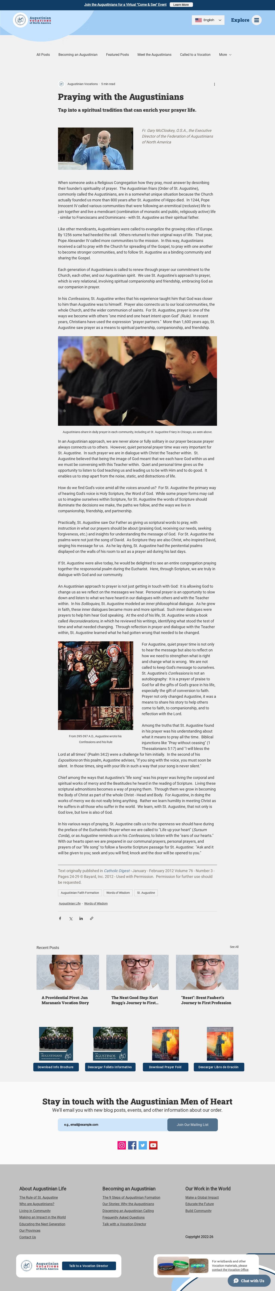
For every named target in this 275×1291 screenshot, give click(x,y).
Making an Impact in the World (42, 1217)
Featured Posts (117, 55)
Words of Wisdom (118, 892)
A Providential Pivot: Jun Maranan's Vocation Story (65, 1000)
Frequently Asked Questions (123, 1217)
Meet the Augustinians (154, 55)
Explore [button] (240, 20)
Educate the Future (199, 1204)
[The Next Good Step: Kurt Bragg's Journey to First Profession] (137, 972)
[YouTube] (153, 1145)
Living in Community (35, 1211)
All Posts (43, 55)
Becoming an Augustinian (78, 55)
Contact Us (27, 1237)
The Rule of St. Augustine (38, 1197)
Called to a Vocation (195, 55)
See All (234, 947)
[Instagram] (122, 1145)
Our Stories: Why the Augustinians (128, 1204)
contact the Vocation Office (230, 1269)
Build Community (198, 1211)
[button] (257, 20)
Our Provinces (29, 1231)
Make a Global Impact (202, 1197)
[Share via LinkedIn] (81, 918)
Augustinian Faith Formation (80, 892)
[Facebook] (132, 1145)
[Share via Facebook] (60, 918)
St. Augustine (146, 892)
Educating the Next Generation (42, 1224)
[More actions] (214, 84)
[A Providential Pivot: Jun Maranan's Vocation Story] (68, 972)
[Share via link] (92, 918)
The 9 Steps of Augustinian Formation (131, 1197)
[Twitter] (143, 1145)
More (223, 55)
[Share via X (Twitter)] (71, 918)
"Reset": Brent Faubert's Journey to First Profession (206, 1000)
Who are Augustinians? (36, 1204)
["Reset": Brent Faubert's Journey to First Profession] (207, 972)
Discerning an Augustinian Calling (128, 1211)
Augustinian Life (70, 903)
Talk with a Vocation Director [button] (124, 1224)
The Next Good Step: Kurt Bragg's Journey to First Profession (135, 1000)
